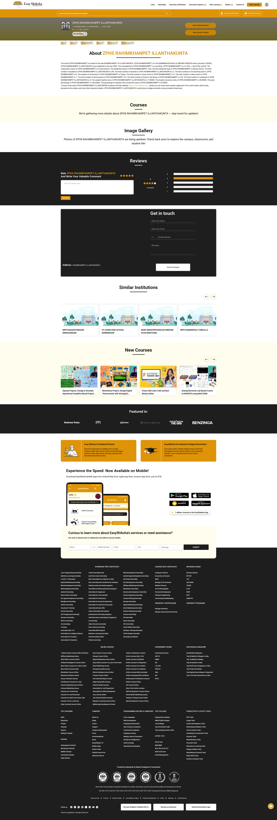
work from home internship (98, 576)
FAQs (162, 798)
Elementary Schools (68, 748)
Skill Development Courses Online (137, 691)
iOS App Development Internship (72, 598)
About (63, 43)
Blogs (94, 720)
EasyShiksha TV (97, 743)
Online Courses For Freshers (135, 666)
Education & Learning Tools (195, 746)
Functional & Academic (131, 730)
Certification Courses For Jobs (71, 682)
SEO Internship (128, 624)
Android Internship (67, 592)
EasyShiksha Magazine (194, 653)
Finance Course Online (100, 675)
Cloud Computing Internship (133, 595)
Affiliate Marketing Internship (133, 585)
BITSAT (189, 576)
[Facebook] (71, 807)
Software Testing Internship (132, 630)
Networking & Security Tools (196, 752)
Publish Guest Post (98, 752)
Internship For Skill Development (104, 691)
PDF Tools (189, 717)
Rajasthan (64, 720)
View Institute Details (201, 25)
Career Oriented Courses (69, 678)
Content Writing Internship (132, 598)
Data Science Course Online (102, 653)
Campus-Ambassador (99, 730)
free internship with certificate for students (103, 582)
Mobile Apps (96, 746)
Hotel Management (161, 755)
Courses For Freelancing (69, 691)
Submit (196, 547)
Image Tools (190, 720)
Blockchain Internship (130, 589)
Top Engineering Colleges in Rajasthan (199, 672)
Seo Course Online (132, 685)
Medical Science (160, 585)
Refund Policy (117, 798)
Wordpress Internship (68, 601)
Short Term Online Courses (135, 688)
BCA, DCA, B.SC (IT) (161, 748)
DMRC (157, 659)
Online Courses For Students (136, 669)
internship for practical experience (100, 601)
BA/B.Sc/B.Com (160, 751)
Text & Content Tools (193, 730)
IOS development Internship (133, 582)
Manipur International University (166, 612)
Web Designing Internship (69, 589)
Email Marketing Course (101, 666)
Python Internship (67, 605)
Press (94, 733)
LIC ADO (158, 666)
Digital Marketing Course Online (104, 659)
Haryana (64, 727)
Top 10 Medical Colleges (194, 659)
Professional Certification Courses (138, 678)
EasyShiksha (70, 812)
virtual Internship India (96, 573)
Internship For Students (69, 640)
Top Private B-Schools (194, 669)
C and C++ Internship (68, 579)
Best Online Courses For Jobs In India (73, 666)
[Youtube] (93, 807)
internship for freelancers (97, 598)
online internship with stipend (99, 611)
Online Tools (96, 749)
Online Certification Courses (135, 653)
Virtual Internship (67, 611)
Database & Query (130, 733)
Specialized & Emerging (132, 746)
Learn (153, 5)
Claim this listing (78, 34)
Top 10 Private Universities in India (198, 675)
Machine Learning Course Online (104, 701)
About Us (95, 717)
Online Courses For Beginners (136, 662)
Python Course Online (133, 682)
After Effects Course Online (70, 659)
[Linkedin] (89, 807)
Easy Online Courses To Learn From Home (107, 662)
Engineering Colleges (162, 717)
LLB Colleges (159, 723)
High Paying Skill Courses (101, 682)
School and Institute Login (201, 807)
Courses (74, 43)
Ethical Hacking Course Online (103, 672)
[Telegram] (97, 807)
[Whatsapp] (78, 807)
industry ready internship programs (101, 585)
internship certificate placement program (103, 589)
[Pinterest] (82, 807)
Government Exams (161, 653)
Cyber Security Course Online (71, 704)
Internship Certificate (130, 637)
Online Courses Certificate (135, 659)
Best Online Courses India (70, 669)
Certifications (182, 798)
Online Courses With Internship (136, 672)
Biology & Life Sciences (163, 582)
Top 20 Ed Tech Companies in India (198, 666)
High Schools (65, 758)
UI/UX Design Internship (131, 633)
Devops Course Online (100, 656)
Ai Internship (93, 621)
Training (64, 627)
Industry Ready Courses (101, 685)
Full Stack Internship (130, 579)
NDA (156, 672)
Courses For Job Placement (70, 694)
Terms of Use (94, 798)
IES (156, 662)
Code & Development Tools (195, 723)
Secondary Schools (67, 755)
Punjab (63, 723)
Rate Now (65, 198)
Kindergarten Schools (68, 745)
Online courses (127, 43)
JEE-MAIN (189, 582)
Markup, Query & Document (133, 736)
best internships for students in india (101, 579)
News (94, 739)
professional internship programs (100, 614)
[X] (75, 807)
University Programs (196, 5)
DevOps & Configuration (132, 739)
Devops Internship (129, 601)
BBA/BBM (158, 745)
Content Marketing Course (70, 688)
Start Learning (254, 5)
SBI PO (157, 656)
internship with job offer (97, 608)
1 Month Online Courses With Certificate (74, 653)
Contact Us (240, 5)
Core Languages (129, 717)
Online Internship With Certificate (137, 675)
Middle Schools (66, 751)
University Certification (177, 5)
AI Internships (65, 624)
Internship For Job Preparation (103, 688)
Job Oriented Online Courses (103, 698)
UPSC (157, 678)
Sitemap (171, 798)
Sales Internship (128, 621)
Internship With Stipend (97, 630)
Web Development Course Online (137, 701)
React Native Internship (69, 595)
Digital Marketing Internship (70, 582)
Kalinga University (161, 608)
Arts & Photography (161, 589)
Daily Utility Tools (192, 755)
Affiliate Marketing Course (70, 656)
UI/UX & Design (129, 743)
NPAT (188, 592)
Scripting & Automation (132, 723)
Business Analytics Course (70, 675)
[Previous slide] (206, 359)
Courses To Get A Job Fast (70, 701)
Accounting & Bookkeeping (164, 598)
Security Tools (191, 736)
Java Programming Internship (71, 573)
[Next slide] (213, 359)
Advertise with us (98, 755)
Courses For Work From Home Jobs (73, 698)
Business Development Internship (134, 592)
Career (94, 723)
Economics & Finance (162, 576)
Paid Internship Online (96, 637)
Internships (162, 5)
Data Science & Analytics (132, 727)
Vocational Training (67, 608)
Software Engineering (162, 595)
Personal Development (163, 592)
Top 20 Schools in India (194, 662)
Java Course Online (99, 694)
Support (95, 727)
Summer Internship (67, 617)
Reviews (100, 43)
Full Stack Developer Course (102, 678)
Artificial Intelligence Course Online (73, 662)
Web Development (130, 720)
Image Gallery (86, 43)
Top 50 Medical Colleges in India (197, 656)
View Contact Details (201, 32)
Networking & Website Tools (196, 727)
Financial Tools (191, 743)
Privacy (105, 798)
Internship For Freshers (69, 637)
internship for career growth (98, 595)
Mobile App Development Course (104, 704)
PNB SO (157, 669)
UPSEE (188, 585)
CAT (187, 579)
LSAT (188, 589)
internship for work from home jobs (100, 605)
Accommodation (97, 736)
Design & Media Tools (193, 749)
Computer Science (161, 573)
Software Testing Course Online (137, 698)
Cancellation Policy (132, 798)
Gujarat (63, 730)
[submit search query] (167, 13)
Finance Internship (129, 614)
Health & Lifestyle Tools (194, 759)
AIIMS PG (189, 598)
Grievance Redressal (149, 798)
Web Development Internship (71, 585)
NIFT (188, 595)
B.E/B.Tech (159, 742)
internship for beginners (97, 592)
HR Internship (128, 617)
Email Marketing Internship (132, 608)
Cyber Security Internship (97, 624)
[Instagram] (86, 807)
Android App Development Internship (136, 576)
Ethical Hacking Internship (132, 611)
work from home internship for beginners (102, 617)
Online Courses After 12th (135, 656)
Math (157, 579)
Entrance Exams (191, 573)
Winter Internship (67, 621)
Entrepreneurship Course (101, 669)
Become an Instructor (168, 807)
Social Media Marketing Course (136, 694)
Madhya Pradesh (66, 733)
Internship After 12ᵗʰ (68, 630)
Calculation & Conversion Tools (197, 733)
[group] (79, 381)
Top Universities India (162, 727)
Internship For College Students (72, 633)
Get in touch (112, 43)
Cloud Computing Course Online (72, 685)
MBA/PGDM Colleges (162, 720)
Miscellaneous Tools (193, 739)
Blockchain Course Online (69, 672)
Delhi (62, 717)
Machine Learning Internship (71, 576)
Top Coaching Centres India (164, 730)
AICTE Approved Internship (70, 614)
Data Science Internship (97, 627)
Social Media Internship (131, 627)
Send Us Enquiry (173, 267)
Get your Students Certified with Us (136, 807)
